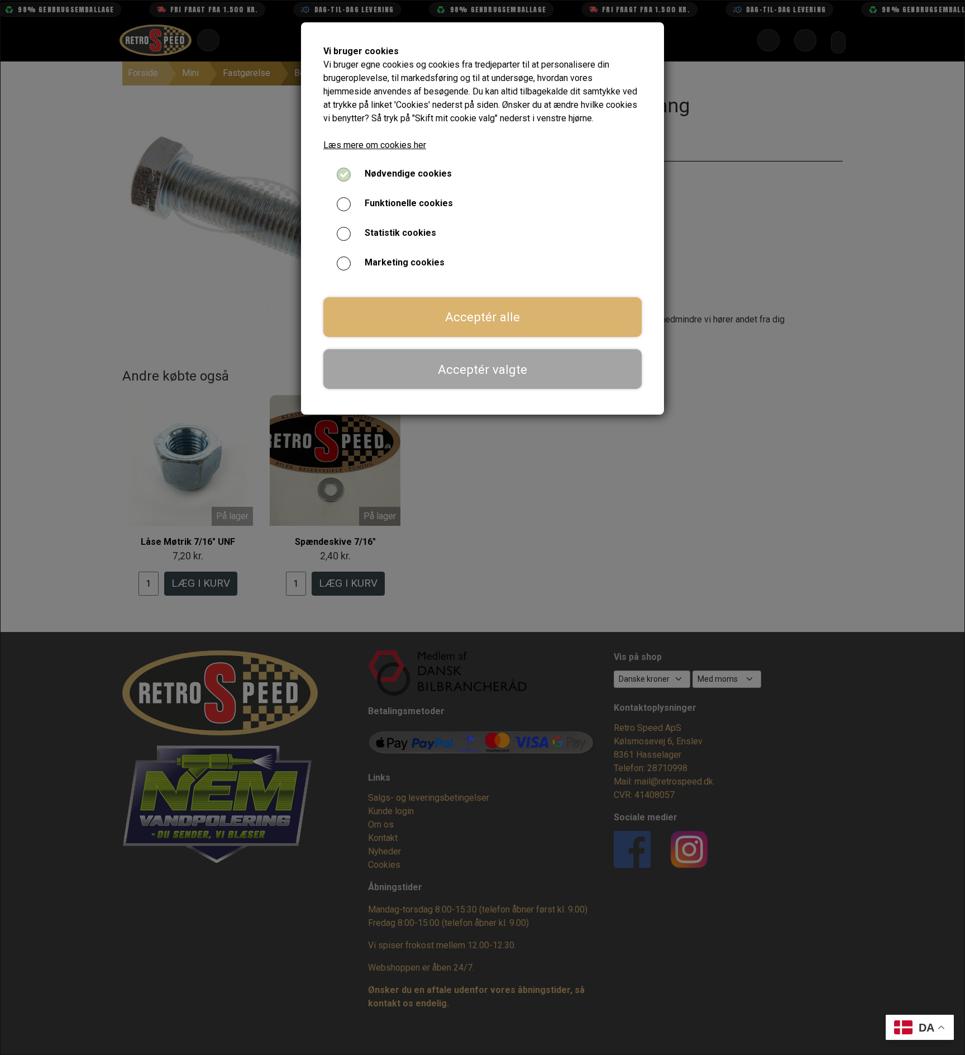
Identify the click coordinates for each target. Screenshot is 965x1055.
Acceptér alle (482, 317)
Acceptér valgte (482, 369)
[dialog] (482, 527)
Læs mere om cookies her (374, 145)
